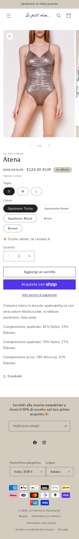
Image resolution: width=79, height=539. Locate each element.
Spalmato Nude (58, 209)
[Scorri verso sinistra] (30, 145)
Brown (13, 228)
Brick (50, 219)
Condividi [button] (15, 376)
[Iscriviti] (65, 426)
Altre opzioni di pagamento (39, 295)
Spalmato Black (20, 218)
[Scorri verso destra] (49, 145)
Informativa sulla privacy (42, 523)
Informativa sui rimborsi (46, 516)
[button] (9, 15)
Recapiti (63, 529)
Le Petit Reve (37, 510)
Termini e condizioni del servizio (34, 529)
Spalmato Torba (20, 208)
